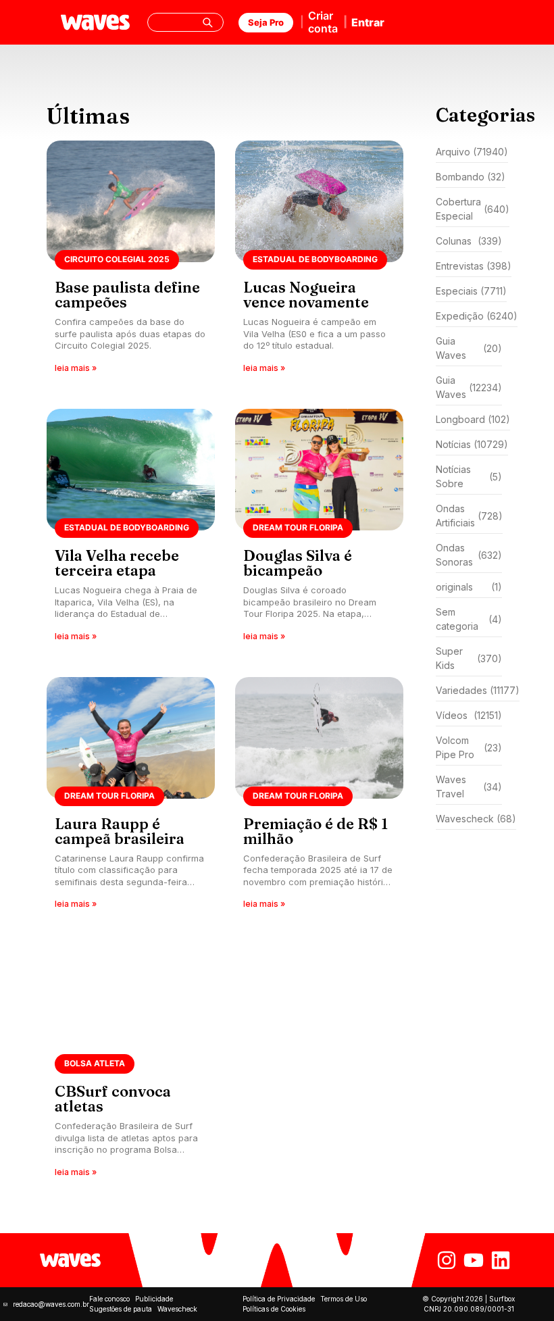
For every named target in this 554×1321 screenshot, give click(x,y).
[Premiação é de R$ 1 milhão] (319, 797)
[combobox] (185, 22)
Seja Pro (266, 22)
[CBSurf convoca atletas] (131, 1065)
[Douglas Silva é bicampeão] (319, 529)
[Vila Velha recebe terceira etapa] (131, 529)
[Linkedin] (500, 1260)
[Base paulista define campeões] (131, 261)
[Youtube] (473, 1260)
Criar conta (323, 22)
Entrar (367, 22)
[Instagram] (446, 1260)
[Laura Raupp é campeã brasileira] (131, 797)
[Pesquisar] (207, 22)
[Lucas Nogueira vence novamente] (319, 261)
